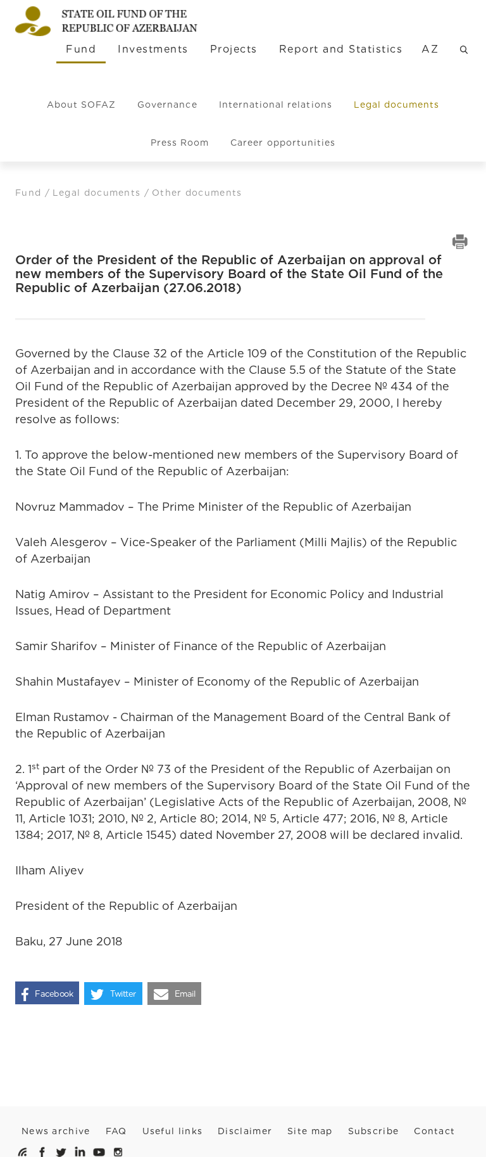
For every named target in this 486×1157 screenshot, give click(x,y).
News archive (56, 1131)
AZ (430, 49)
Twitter (123, 994)
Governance (167, 104)
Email (185, 994)
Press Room (180, 142)
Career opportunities (282, 142)
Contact (434, 1131)
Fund (81, 49)
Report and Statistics (340, 49)
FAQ (116, 1131)
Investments (153, 49)
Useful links (172, 1131)
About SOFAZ (81, 104)
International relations (275, 104)
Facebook (54, 994)
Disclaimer (245, 1131)
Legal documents (397, 104)
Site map (309, 1131)
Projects (234, 49)
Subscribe (373, 1131)
